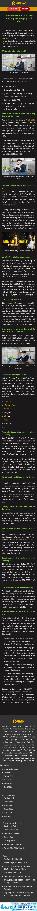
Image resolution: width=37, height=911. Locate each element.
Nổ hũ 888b (8, 805)
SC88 (16, 758)
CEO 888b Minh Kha (17, 848)
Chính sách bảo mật (11, 830)
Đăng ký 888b (9, 772)
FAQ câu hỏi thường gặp (13, 844)
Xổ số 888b (8, 816)
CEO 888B (30, 120)
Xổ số (6, 416)
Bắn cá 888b (8, 809)
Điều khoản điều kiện (11, 833)
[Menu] (3, 3)
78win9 (5, 761)
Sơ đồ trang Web (10, 826)
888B (4, 38)
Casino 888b (8, 802)
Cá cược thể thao (10, 405)
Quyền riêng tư (9, 837)
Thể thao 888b (9, 798)
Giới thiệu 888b (9, 841)
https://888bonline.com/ (18, 863)
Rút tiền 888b (8, 780)
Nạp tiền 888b (9, 783)
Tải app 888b (8, 776)
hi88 (11, 758)
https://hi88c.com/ (15, 755)
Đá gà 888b (8, 812)
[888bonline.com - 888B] (18, 3)
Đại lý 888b (8, 787)
